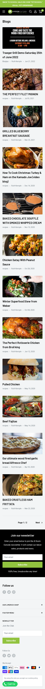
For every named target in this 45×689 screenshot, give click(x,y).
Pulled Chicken (11, 384)
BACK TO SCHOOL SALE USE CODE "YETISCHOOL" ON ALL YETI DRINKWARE (22, 3)
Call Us (11, 684)
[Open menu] (3, 12)
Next (38, 522)
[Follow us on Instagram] (14, 592)
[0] (40, 11)
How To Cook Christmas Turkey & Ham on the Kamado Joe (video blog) (22, 177)
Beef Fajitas (9, 421)
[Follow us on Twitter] (9, 592)
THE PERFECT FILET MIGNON (20, 94)
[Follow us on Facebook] (4, 592)
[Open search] (30, 11)
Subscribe (22, 564)
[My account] (35, 11)
